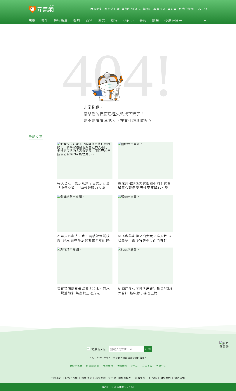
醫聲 (155, 20)
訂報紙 (153, 377)
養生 (44, 20)
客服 (75, 377)
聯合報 (98, 8)
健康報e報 (98, 349)
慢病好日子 (173, 20)
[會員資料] (199, 8)
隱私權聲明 (124, 377)
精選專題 (108, 365)
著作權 (112, 377)
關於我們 (165, 377)
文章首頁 (147, 365)
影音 (101, 20)
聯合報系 (140, 377)
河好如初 (130, 8)
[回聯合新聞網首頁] (32, 9)
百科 (89, 20)
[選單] (205, 8)
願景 (173, 8)
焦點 (32, 20)
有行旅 (160, 8)
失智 (142, 20)
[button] (205, 20)
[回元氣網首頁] (45, 9)
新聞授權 (86, 377)
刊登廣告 (56, 377)
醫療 (76, 20)
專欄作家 (161, 365)
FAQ (67, 377)
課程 (114, 20)
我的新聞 (187, 8)
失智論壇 (61, 20)
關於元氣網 (76, 365)
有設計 (146, 8)
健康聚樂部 (92, 365)
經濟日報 (113, 8)
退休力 (128, 20)
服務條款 (101, 377)
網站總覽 (179, 377)
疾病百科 (122, 365)
